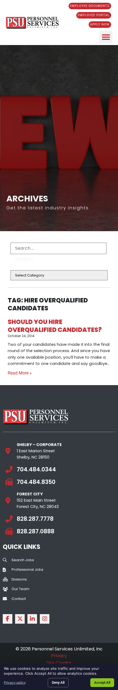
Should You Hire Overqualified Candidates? (55, 325)
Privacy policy (15, 682)
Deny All (58, 682)
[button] (106, 37)
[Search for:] (58, 248)
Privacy (59, 656)
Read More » (20, 373)
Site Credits (59, 663)
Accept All (102, 682)
